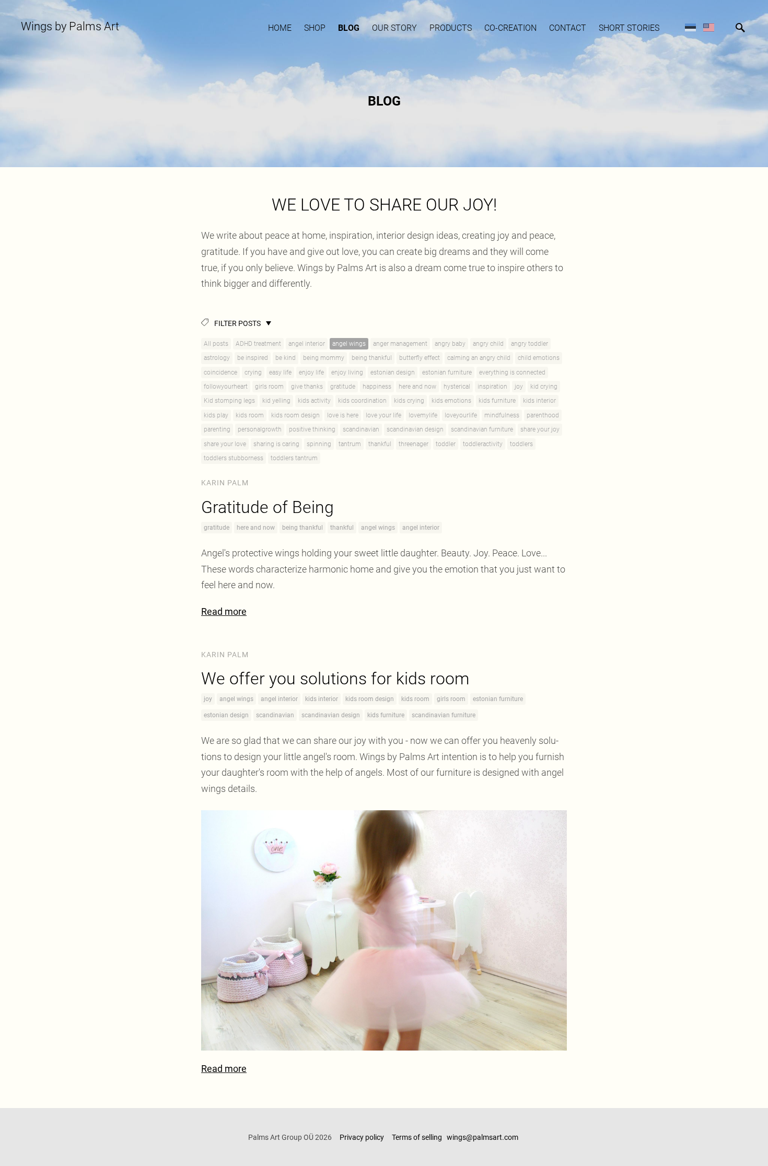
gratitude (342, 386)
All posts (216, 343)
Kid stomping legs (229, 400)
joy (519, 386)
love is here (342, 415)
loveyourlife (461, 415)
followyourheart (226, 386)
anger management (400, 343)
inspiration (492, 386)
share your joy (540, 429)
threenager (413, 444)
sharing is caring (276, 444)
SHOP (314, 28)
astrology (217, 358)
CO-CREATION (510, 28)
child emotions (539, 358)
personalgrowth (260, 429)
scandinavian (361, 429)
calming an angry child (478, 358)
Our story (394, 28)
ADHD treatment (258, 343)
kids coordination (362, 400)
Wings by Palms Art (70, 26)
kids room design (295, 415)
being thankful (372, 358)
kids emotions (451, 400)
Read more (224, 611)
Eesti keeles (690, 27)
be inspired (252, 358)
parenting (217, 429)
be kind (285, 358)
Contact (567, 28)
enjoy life (311, 372)
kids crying (409, 400)
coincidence (220, 372)
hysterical (457, 386)
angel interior (306, 343)
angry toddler (529, 343)
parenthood (543, 415)
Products (450, 28)
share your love (225, 444)
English (709, 27)
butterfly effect (419, 358)
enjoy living (347, 372)
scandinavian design (415, 429)
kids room (250, 415)
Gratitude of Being (267, 507)
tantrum (350, 444)
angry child (488, 343)
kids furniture (497, 400)
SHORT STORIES (629, 28)
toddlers (521, 444)
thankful (379, 444)
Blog (348, 28)
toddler (446, 444)
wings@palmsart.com (483, 1137)
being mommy (323, 358)
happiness (377, 386)
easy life (280, 372)
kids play (216, 415)
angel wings (349, 343)
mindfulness (501, 415)
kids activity (314, 400)
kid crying (543, 386)
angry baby (450, 343)
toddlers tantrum (294, 458)
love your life (383, 415)
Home (280, 28)
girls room (269, 386)
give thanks (307, 386)
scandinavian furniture (482, 429)
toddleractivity (483, 444)
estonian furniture (447, 372)
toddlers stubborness (233, 458)
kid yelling (276, 400)
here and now (417, 386)
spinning (319, 444)
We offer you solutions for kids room (335, 679)
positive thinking (312, 429)
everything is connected (512, 372)
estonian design (392, 372)
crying (253, 372)
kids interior (539, 400)
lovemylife (423, 415)
